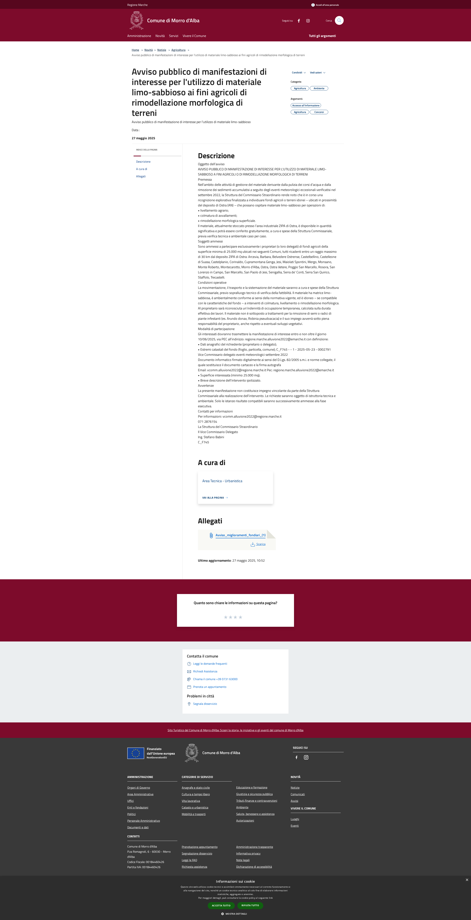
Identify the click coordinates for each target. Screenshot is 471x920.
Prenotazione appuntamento (199, 847)
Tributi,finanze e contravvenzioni (256, 800)
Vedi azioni (316, 72)
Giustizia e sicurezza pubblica (254, 794)
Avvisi (294, 801)
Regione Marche (137, 5)
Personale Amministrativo (143, 820)
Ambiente (242, 807)
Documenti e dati (138, 827)
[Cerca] (339, 20)
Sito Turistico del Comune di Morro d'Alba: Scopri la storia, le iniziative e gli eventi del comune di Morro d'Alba (235, 730)
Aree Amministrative (140, 794)
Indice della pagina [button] (146, 149)
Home (135, 50)
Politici (131, 814)
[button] (235, 914)
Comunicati (298, 794)
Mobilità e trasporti (194, 814)
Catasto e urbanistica (195, 807)
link (271, 897)
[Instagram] (306, 20)
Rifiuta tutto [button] (250, 905)
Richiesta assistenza (194, 866)
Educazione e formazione (251, 787)
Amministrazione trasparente (254, 847)
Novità (148, 50)
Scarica (260, 544)
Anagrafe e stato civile (196, 787)
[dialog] (235, 898)
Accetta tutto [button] (221, 905)
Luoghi (295, 819)
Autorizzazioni (245, 820)
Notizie (161, 50)
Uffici (130, 801)
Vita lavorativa (191, 801)
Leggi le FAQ (189, 860)
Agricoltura (178, 50)
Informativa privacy (248, 853)
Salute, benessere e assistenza (255, 814)
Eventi (295, 825)
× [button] (466, 880)
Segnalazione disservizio (197, 853)
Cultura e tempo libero (196, 794)
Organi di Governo (138, 787)
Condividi (297, 72)
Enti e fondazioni (137, 807)
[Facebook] (297, 20)
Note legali (243, 860)
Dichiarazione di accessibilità (254, 866)
